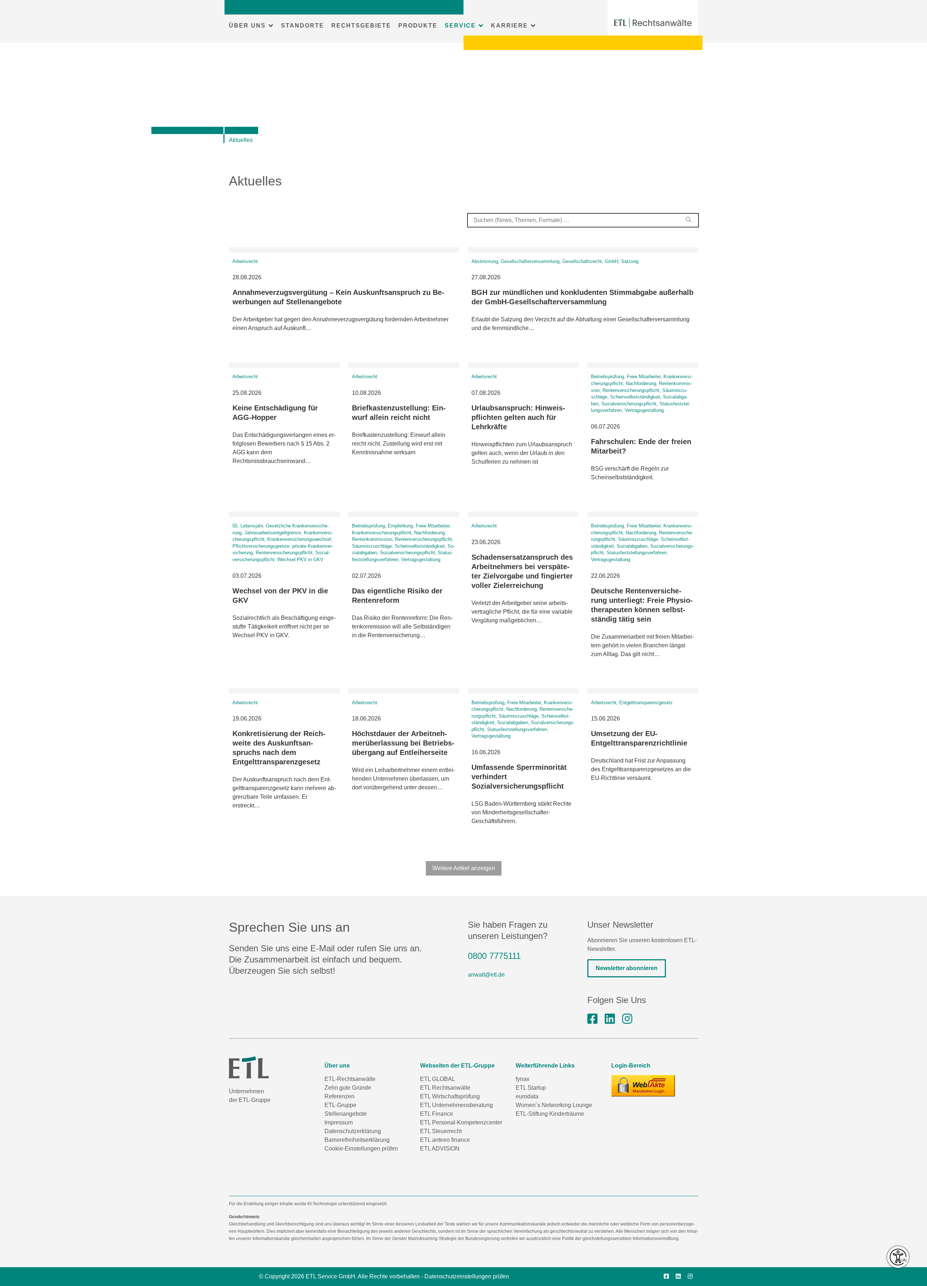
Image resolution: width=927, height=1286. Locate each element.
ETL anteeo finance (445, 1140)
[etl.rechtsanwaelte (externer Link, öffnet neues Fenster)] (592, 1019)
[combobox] (583, 220)
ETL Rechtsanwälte (445, 1088)
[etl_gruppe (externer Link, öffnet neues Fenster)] (627, 1019)
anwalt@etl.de (486, 975)
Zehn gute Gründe (347, 1088)
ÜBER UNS (247, 25)
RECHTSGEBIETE (361, 25)
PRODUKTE (417, 25)
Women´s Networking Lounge (554, 1105)
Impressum (338, 1122)
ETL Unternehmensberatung (456, 1105)
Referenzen (339, 1096)
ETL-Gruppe (340, 1105)
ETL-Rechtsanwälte (350, 1079)
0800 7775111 (494, 956)
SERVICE (460, 25)
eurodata (527, 1096)
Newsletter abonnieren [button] (627, 968)
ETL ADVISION (440, 1148)
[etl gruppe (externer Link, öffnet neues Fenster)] (610, 1019)
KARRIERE (509, 25)
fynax (522, 1079)
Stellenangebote (345, 1114)
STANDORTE (302, 25)
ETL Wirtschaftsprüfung (450, 1096)
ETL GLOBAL (437, 1079)
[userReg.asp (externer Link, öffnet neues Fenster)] (643, 1086)
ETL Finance (436, 1114)
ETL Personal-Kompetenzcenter (461, 1122)
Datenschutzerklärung (352, 1131)
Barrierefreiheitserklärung (357, 1140)
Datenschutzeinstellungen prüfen (466, 1276)
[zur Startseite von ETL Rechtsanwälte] (653, 23)
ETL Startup (531, 1088)
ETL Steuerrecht (441, 1131)
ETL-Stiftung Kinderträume (550, 1114)
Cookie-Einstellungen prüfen (361, 1148)
